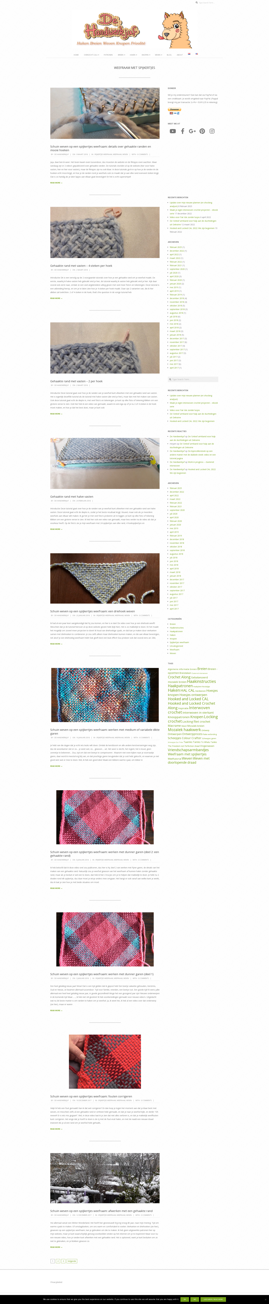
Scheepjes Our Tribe (175, 742)
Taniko (196, 742)
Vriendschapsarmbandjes (188, 749)
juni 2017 (174, 360)
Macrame (174, 726)
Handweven (200, 691)
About (180, 55)
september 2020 (177, 269)
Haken (132, 55)
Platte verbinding (210, 734)
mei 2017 (174, 364)
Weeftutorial (174, 758)
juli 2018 (173, 316)
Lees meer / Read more (213, 1299)
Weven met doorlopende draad (189, 760)
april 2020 (174, 276)
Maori (184, 726)
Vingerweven (207, 745)
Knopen (145, 55)
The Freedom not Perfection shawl (184, 746)
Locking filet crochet (196, 721)
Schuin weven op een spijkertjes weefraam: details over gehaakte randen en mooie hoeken (100, 148)
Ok (185, 1299)
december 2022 (177, 250)
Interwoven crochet (189, 710)
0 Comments (142, 154)
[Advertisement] (193, 166)
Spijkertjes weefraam (103, 154)
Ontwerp (205, 730)
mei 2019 (174, 287)
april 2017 (174, 367)
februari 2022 (176, 261)
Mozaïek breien (195, 725)
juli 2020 (173, 272)
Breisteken (185, 673)
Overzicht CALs (90, 55)
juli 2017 (173, 356)
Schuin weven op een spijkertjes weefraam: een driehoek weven (92, 611)
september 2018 (177, 309)
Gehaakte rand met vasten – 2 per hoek (76, 381)
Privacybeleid (56, 1282)
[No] (265, 1299)
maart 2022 (175, 258)
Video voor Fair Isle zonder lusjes (185, 217)
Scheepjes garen (209, 738)
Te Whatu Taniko (209, 742)
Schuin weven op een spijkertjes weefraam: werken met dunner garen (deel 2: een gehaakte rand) (104, 854)
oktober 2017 (176, 345)
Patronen (108, 55)
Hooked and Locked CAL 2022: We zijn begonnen (192, 228)
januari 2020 (175, 283)
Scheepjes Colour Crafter (184, 738)
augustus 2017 (176, 353)
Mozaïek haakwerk (184, 729)
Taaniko (188, 742)
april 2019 (174, 291)
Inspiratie (183, 708)
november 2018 (177, 302)
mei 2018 (174, 324)
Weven (157, 55)
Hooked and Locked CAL (188, 698)
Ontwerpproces (192, 734)
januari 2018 (175, 334)
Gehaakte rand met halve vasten (71, 496)
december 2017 (177, 338)
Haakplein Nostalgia (201, 686)
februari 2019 (176, 294)
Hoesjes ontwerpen (193, 695)
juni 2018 (174, 320)
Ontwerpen (175, 734)
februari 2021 (176, 265)
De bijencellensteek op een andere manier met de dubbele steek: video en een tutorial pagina (193, 455)
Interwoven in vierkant (198, 712)
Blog (169, 55)
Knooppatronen (179, 717)
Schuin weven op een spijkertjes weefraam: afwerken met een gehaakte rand (101, 1211)
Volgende (72, 1261)
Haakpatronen (176, 631)
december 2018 (177, 298)
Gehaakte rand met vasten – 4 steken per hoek (81, 266)
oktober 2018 (176, 305)
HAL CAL (188, 690)
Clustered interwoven (200, 673)
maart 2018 (175, 331)
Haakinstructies (177, 627)
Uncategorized (176, 646)
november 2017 (177, 342)
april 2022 (174, 254)
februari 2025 (176, 247)
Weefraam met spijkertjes (187, 754)
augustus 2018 (176, 313)
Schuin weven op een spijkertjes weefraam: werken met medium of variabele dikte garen (105, 731)
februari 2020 (176, 280)
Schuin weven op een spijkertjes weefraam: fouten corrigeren (91, 1096)
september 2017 (177, 349)
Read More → (56, 183)
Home (76, 55)
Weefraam (117, 154)
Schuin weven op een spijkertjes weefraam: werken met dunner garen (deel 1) (102, 974)
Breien (120, 55)
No (195, 1299)
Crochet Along (179, 677)
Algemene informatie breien (182, 669)
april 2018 (174, 327)
